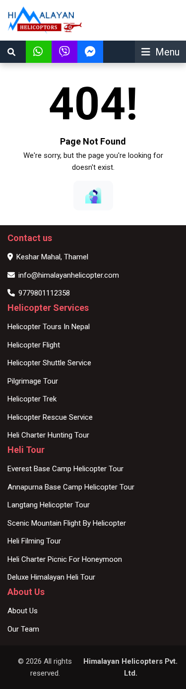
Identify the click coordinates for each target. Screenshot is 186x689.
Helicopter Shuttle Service (49, 362)
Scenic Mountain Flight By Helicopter (66, 523)
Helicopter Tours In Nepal (48, 326)
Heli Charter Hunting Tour (48, 435)
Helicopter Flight (33, 345)
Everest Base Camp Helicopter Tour (65, 468)
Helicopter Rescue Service (50, 417)
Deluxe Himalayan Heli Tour (51, 577)
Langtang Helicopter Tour (48, 504)
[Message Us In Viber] (64, 52)
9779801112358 (44, 293)
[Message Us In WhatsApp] (39, 52)
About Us (22, 610)
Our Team (23, 629)
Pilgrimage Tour (32, 381)
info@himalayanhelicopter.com (68, 275)
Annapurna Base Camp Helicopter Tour (70, 487)
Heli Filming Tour (34, 541)
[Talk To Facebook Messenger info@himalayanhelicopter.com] (90, 52)
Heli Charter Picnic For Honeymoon (64, 559)
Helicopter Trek (32, 398)
